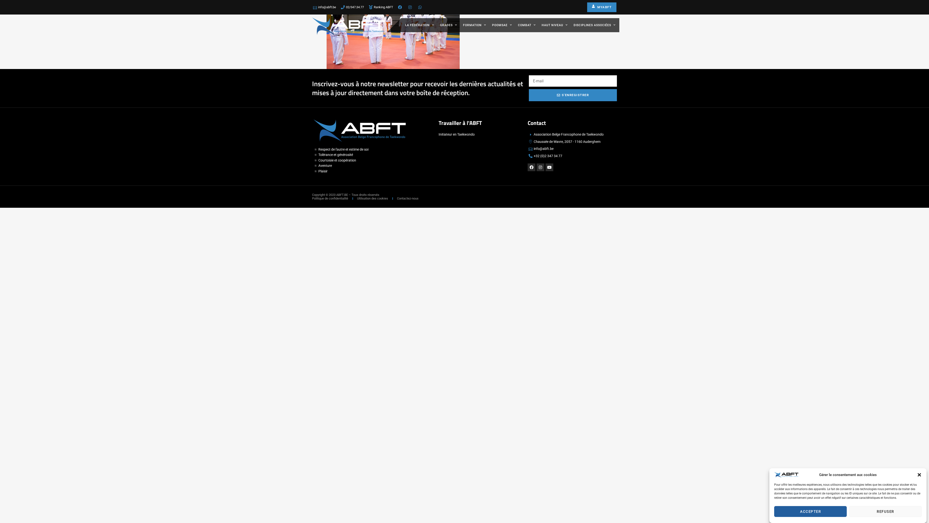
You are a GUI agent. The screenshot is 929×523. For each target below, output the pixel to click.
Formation (472, 25)
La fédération (417, 25)
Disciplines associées (592, 25)
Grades (446, 25)
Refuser (885, 511)
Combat (524, 25)
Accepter (810, 511)
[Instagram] (540, 167)
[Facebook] (531, 167)
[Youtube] (549, 167)
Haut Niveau (552, 25)
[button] (919, 474)
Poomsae (500, 25)
